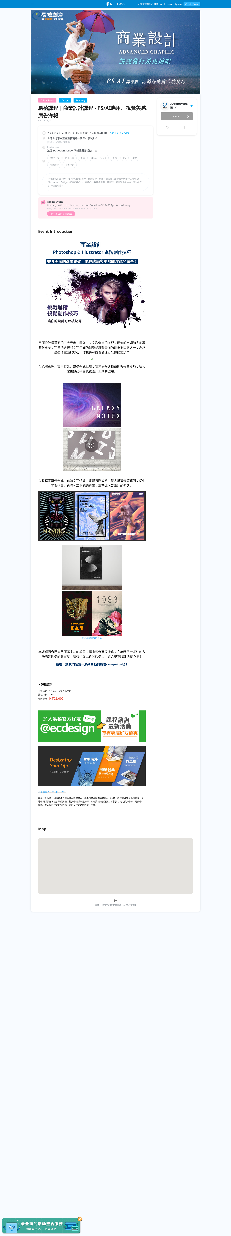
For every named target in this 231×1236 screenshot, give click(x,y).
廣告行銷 (54, 157)
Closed (176, 116)
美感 (114, 157)
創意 (134, 157)
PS (124, 157)
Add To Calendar (119, 133)
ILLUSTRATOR (98, 157)
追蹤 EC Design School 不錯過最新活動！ (70, 150)
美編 (82, 157)
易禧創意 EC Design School (52, 791)
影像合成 (69, 157)
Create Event (192, 4)
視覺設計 (69, 164)
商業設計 (54, 164)
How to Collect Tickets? (61, 213)
